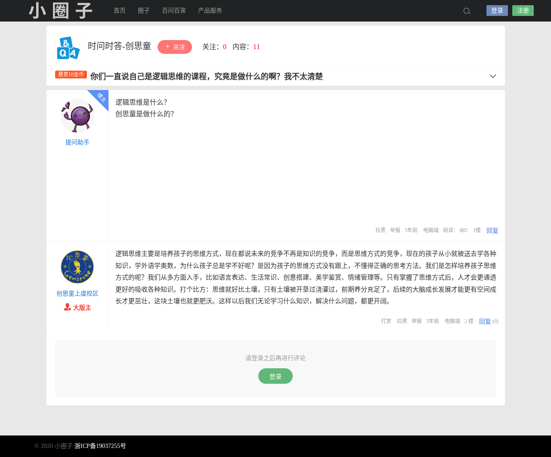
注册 (523, 10)
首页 (120, 10)
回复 (492, 230)
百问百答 (174, 10)
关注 (178, 47)
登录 (497, 10)
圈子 (144, 10)
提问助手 (77, 142)
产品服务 (210, 10)
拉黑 (380, 230)
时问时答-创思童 (120, 46)
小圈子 (60, 11)
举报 (395, 230)
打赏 (386, 321)
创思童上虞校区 (77, 293)
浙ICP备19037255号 (100, 446)
